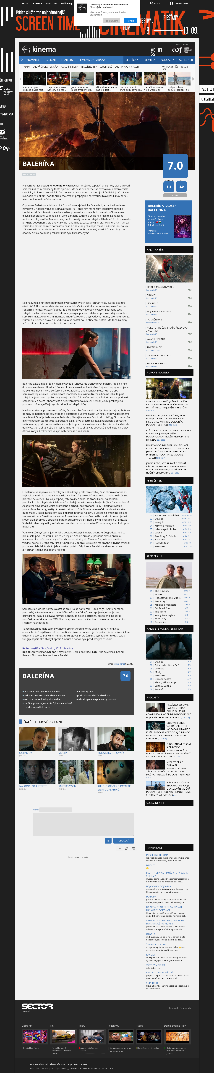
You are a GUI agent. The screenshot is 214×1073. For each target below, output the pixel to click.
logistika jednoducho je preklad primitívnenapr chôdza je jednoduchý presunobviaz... (168, 859)
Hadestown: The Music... (168, 597)
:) (108, 840)
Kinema (37, 3)
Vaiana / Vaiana (163, 685)
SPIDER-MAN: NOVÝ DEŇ (160, 286)
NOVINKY (33, 60)
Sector (26, 3)
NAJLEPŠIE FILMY (69, 66)
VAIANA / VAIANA (156, 339)
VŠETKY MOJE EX (155, 964)
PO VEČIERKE (154, 319)
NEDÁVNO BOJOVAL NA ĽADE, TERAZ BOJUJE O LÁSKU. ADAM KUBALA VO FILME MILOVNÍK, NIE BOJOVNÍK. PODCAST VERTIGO (166, 420)
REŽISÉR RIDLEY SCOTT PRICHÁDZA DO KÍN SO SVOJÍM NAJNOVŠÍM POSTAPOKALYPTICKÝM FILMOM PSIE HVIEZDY (168, 435)
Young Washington (165, 615)
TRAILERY (67, 60)
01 (120, 848)
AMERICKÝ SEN (67, 786)
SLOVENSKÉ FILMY (109, 66)
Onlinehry (66, 3)
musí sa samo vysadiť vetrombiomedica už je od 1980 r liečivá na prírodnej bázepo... (167, 880)
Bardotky (160, 539)
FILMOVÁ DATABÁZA (91, 60)
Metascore (168, 180)
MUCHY (63, 753)
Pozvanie (160, 546)
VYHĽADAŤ (167, 67)
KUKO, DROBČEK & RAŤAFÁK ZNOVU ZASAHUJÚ (114, 787)
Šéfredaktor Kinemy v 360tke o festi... (106, 88)
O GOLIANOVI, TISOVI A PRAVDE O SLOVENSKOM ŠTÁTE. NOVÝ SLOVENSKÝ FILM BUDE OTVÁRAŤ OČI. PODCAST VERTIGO (168, 750)
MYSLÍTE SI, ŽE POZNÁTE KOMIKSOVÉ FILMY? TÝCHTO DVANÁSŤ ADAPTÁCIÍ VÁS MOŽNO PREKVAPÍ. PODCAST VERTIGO (168, 768)
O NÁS (184, 67)
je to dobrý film (153, 967)
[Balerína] (76, 377)
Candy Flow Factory (31, 1048)
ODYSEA (150, 933)
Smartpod (51, 3)
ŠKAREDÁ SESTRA (156, 944)
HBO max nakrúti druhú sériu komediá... (131, 88)
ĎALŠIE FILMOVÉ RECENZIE (43, 722)
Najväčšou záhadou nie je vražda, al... (154, 88)
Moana (158, 594)
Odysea (159, 518)
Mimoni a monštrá (164, 525)
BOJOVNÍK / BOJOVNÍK (110, 753)
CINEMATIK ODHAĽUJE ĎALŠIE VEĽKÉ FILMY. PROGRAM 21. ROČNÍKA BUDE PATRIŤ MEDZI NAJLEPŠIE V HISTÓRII (167, 404)
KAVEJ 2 (150, 954)
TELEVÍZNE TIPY (89, 66)
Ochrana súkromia (38, 1064)
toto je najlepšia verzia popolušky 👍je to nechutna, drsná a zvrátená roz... (165, 948)
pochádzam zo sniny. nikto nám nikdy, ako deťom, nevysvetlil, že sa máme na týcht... (166, 901)
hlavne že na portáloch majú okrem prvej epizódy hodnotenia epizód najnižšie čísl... (166, 914)
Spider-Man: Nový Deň (167, 665)
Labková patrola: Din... (166, 529)
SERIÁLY (54, 66)
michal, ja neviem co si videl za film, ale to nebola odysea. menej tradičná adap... (165, 938)
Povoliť (130, 20)
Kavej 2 (159, 522)
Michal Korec (119, 664)
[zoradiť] (133, 848)
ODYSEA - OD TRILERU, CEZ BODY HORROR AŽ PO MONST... (165, 922)
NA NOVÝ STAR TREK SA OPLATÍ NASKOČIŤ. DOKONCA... (164, 908)
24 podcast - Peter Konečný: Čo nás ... (56, 88)
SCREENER (186, 60)
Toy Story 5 (161, 601)
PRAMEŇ (152, 295)
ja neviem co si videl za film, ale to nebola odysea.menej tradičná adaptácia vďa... (165, 928)
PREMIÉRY (149, 60)
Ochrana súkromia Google (60, 1064)
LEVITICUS (152, 303)
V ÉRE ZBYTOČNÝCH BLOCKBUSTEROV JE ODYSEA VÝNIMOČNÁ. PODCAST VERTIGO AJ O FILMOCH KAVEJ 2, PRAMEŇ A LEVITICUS (168, 788)
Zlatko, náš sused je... (166, 682)
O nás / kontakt (81, 1064)
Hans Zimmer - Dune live (148, 1048)
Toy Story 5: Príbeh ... (166, 536)
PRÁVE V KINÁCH (130, 66)
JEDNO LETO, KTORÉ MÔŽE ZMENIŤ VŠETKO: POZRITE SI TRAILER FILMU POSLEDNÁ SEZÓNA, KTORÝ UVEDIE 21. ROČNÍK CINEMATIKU (168, 468)
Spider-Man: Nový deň (167, 515)
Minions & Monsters (165, 604)
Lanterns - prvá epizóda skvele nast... (33, 88)
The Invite (160, 611)
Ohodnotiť (175, 195)
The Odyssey (162, 590)
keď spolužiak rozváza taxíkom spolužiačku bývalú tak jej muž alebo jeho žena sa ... (166, 959)
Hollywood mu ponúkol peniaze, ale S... (178, 90)
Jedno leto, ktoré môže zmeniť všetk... (81, 88)
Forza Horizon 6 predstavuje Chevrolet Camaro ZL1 (62, 1051)
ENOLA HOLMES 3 (157, 363)
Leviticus (159, 668)
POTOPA (151, 896)
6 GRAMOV (25, 753)
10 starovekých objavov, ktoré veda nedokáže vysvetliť (176, 1051)
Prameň (159, 689)
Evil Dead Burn (162, 608)
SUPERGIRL (152, 982)
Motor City (160, 618)
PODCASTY (167, 60)
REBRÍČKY (131, 60)
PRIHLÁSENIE (182, 3)
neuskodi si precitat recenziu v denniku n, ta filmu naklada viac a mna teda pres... (167, 890)
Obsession (160, 621)
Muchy (158, 672)
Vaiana (158, 532)
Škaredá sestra (163, 678)
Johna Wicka (63, 185)
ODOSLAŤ (123, 840)
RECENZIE (50, 60)
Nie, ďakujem (111, 20)
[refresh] (126, 848)
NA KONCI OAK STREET (33, 786)
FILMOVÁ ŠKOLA (39, 66)
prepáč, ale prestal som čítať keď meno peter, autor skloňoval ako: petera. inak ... (167, 977)
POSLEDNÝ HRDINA (157, 854)
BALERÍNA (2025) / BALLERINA (162, 208)
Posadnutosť (162, 542)
